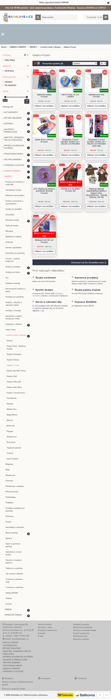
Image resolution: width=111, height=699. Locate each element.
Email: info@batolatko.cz (17, 639)
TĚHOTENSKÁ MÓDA (12, 665)
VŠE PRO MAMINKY (12, 662)
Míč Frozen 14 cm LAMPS (70, 95)
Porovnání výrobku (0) (53, 63)
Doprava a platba (81, 639)
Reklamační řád (80, 636)
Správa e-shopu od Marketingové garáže (17, 683)
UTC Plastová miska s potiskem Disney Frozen (44, 191)
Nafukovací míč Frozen (96, 95)
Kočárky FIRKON (10, 642)
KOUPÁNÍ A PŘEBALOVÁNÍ (15, 660)
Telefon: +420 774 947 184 (17, 636)
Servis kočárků (45, 624)
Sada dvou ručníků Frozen (44, 140)
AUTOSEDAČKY (10, 645)
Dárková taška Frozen (44, 95)
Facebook (82, 678)
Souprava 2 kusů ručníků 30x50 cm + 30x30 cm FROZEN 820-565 (96, 142)
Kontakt (41, 633)
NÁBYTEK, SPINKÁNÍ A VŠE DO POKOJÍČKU (17, 652)
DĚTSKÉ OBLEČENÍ (12, 648)
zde (42, 311)
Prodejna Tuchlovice (47, 630)
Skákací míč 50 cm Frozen (44, 241)
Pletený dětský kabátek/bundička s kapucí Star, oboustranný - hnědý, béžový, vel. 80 (96, 193)
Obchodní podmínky (82, 627)
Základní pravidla (81, 624)
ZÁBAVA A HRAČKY (11, 668)
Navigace (8, 678)
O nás (40, 636)
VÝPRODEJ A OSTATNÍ (13, 671)
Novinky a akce (45, 627)
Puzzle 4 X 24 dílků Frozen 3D (70, 190)
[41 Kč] (5, 97)
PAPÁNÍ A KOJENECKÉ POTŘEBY (18, 657)
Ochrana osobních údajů (84, 630)
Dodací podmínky (81, 633)
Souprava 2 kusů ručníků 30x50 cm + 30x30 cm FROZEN (70, 141)
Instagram (45, 678)
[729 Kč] (27, 97)
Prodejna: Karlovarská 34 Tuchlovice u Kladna (15, 625)
